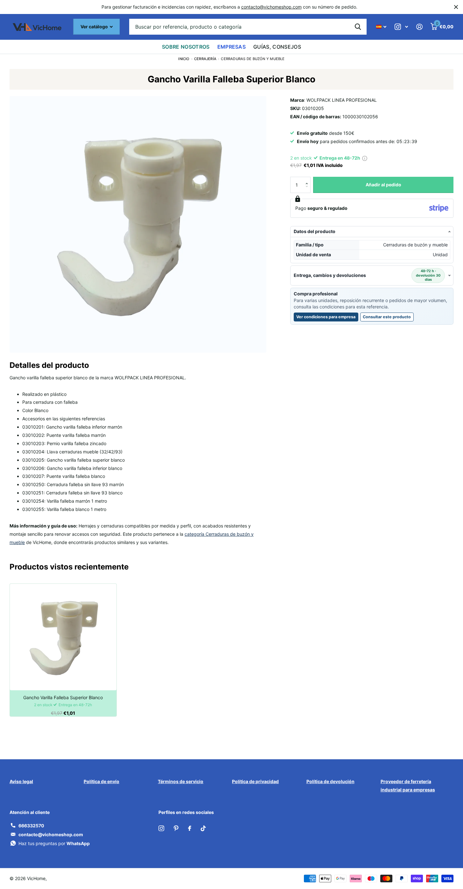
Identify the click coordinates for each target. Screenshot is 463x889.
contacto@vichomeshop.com (271, 7)
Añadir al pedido (383, 184)
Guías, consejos (277, 47)
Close (456, 7)
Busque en (358, 27)
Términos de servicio (180, 781)
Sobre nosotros (185, 47)
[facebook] (189, 828)
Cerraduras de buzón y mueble (252, 59)
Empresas (231, 47)
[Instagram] (161, 828)
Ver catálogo (95, 26)
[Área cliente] (419, 27)
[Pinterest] (176, 828)
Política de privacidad (255, 781)
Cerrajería (205, 59)
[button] (308, 179)
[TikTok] (203, 828)
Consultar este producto (388, 317)
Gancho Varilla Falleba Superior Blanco (63, 697)
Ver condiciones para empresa (325, 316)
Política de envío (101, 781)
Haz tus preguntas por (54, 843)
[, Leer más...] (401, 27)
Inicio (183, 59)
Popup (364, 158)
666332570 (31, 825)
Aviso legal (21, 781)
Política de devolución (330, 781)
